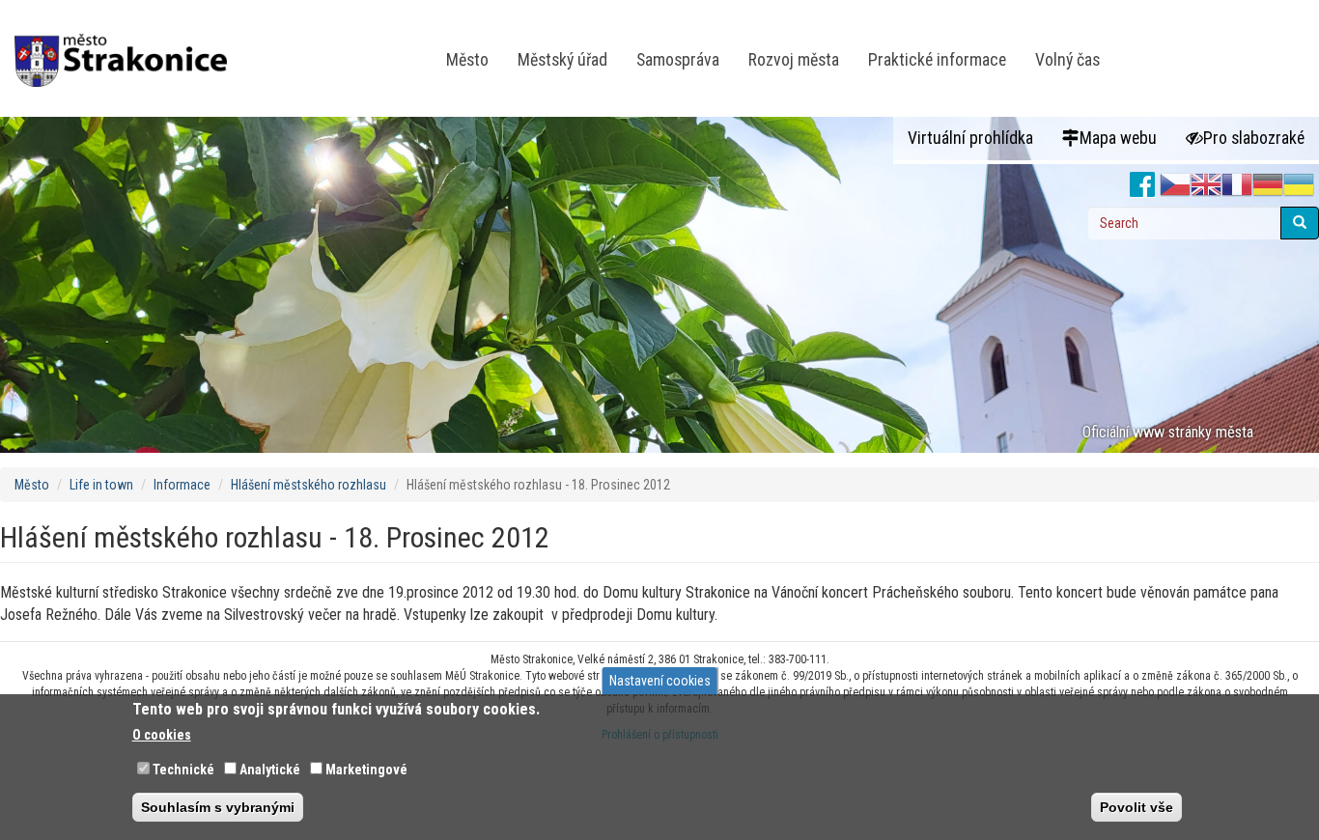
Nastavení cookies (660, 680)
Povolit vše (1136, 807)
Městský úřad (562, 60)
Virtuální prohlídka (970, 138)
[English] (1206, 185)
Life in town (101, 484)
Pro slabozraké (1254, 138)
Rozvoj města (793, 60)
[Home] (127, 47)
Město (467, 60)
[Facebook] (1143, 185)
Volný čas (1067, 60)
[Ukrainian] (1298, 185)
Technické (183, 769)
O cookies (161, 734)
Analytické (269, 769)
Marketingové (366, 769)
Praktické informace (937, 60)
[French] (1236, 185)
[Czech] (1175, 185)
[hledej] (1299, 223)
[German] (1267, 185)
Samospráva (677, 60)
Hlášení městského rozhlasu (308, 484)
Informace (182, 484)
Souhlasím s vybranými (218, 807)
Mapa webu (1118, 138)
